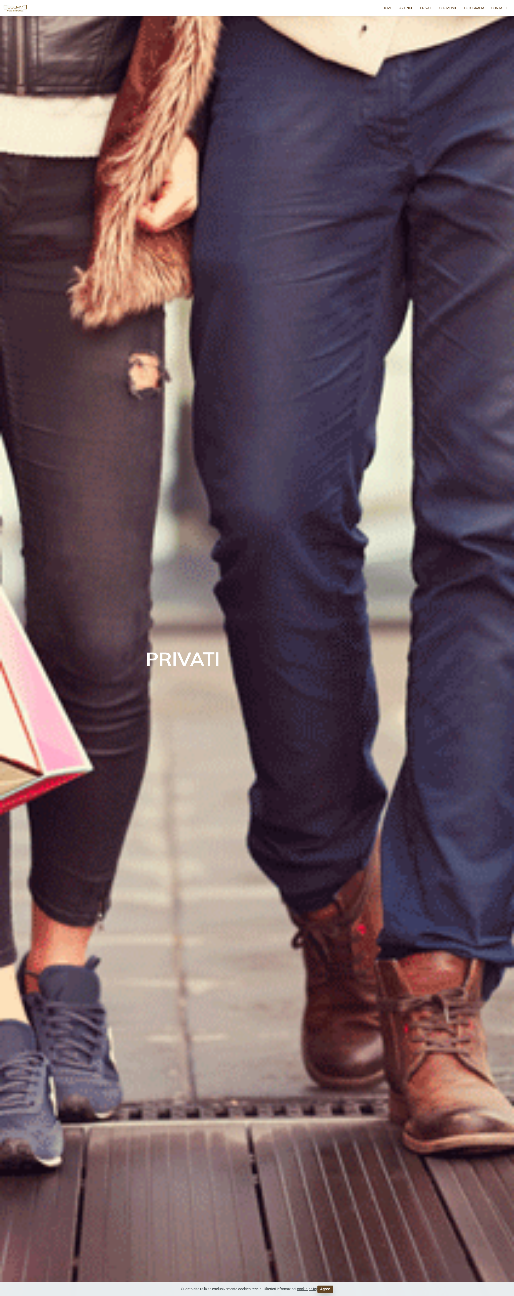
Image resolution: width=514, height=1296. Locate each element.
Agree (325, 1289)
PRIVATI (426, 8)
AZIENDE (406, 8)
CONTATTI (499, 8)
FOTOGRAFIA (474, 8)
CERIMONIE (448, 8)
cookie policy (307, 1289)
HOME (387, 8)
